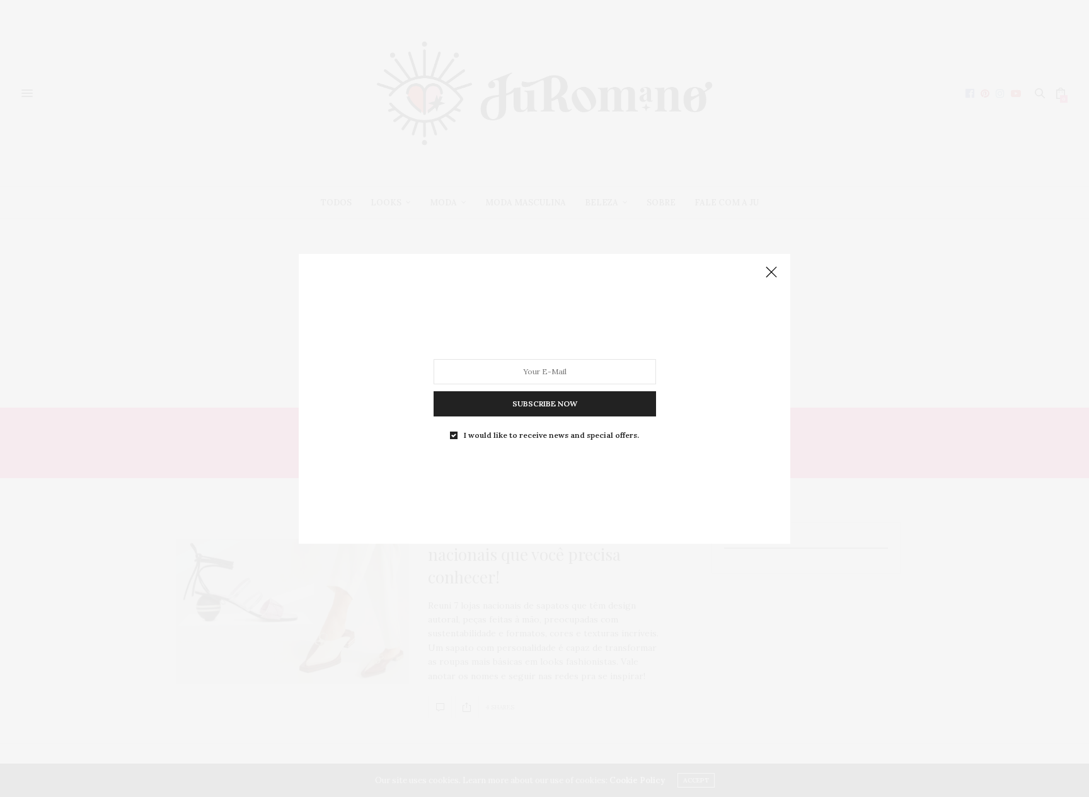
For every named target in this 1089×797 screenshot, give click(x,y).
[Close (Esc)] (771, 272)
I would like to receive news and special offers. (551, 435)
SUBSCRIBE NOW (544, 403)
